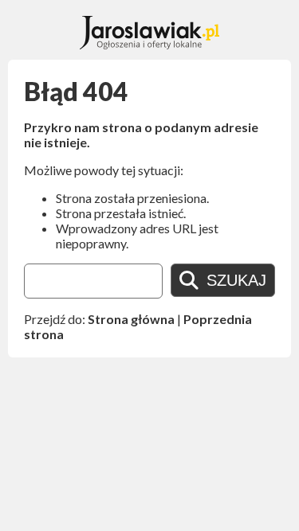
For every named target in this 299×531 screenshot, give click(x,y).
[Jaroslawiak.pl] (149, 44)
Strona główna (131, 318)
